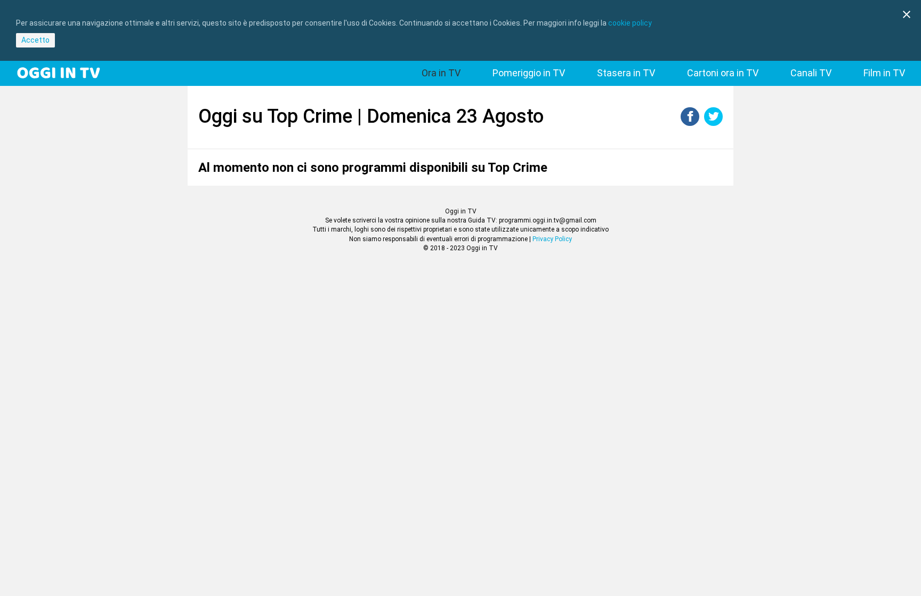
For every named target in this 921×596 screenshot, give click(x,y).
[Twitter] (713, 123)
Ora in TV (441, 72)
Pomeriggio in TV (528, 72)
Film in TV (884, 72)
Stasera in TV (626, 72)
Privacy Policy (552, 239)
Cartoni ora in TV (722, 72)
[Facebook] (690, 123)
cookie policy (630, 23)
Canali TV (810, 72)
